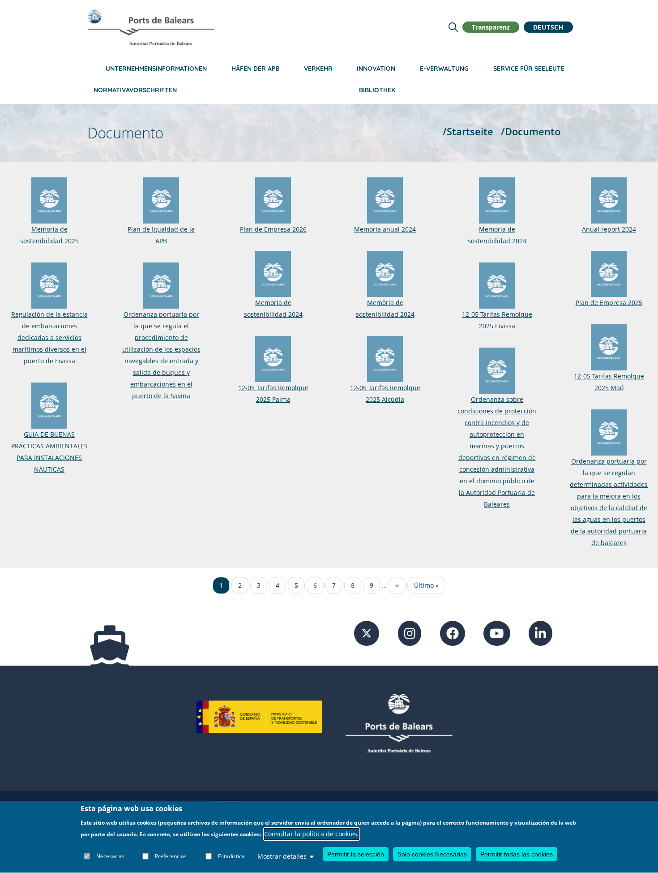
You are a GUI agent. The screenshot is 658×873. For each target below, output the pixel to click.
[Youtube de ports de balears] (496, 632)
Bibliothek (377, 90)
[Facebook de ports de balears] (452, 632)
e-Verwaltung (444, 69)
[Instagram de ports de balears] (410, 632)
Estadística (231, 856)
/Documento (530, 131)
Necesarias (110, 856)
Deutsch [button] (548, 27)
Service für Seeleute (528, 69)
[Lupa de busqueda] (453, 27)
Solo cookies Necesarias (432, 854)
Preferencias (171, 856)
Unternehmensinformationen (156, 69)
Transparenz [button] (491, 27)
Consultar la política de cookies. (311, 834)
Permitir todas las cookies (516, 854)
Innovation (376, 69)
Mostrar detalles (282, 856)
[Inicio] (150, 27)
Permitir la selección (355, 854)
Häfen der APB (255, 69)
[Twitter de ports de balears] (366, 632)
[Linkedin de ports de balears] (540, 632)
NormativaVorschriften (135, 90)
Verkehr (318, 69)
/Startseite (468, 131)
